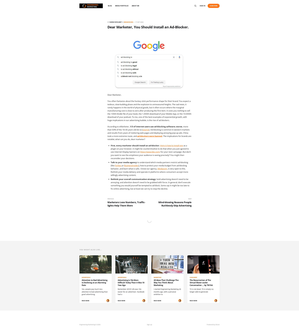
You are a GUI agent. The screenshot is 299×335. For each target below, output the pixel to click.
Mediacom (162, 168)
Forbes (118, 165)
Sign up (149, 324)
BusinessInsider (131, 165)
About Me (135, 6)
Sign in (202, 6)
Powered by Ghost (213, 324)
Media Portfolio (121, 6)
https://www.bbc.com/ (150, 152)
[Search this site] (195, 6)
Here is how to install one (171, 145)
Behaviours (128, 22)
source (146, 129)
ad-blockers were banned (149, 136)
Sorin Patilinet (116, 22)
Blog (110, 6)
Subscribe (214, 6)
